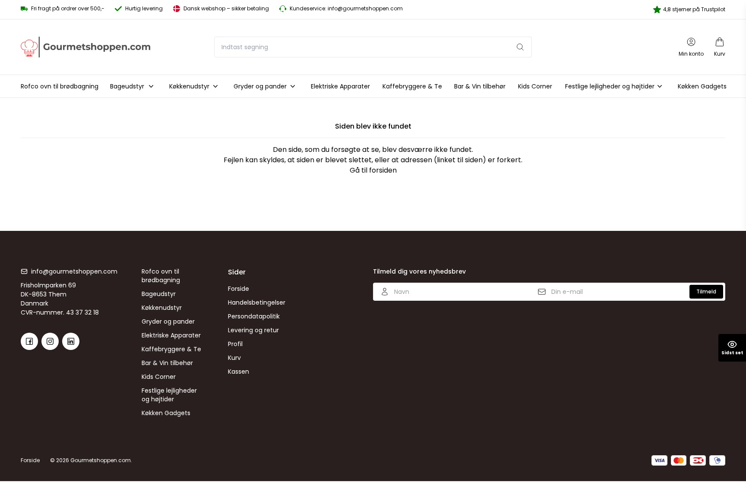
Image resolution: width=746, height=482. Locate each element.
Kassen (238, 371)
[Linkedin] (70, 341)
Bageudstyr (159, 294)
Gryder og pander (168, 321)
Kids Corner (159, 376)
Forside (238, 288)
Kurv (234, 357)
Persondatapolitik (254, 316)
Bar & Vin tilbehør (167, 363)
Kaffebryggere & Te (171, 349)
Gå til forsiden (373, 170)
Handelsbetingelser (256, 302)
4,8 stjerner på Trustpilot (694, 9)
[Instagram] (50, 341)
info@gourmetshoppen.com (74, 271)
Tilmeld (706, 291)
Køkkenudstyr (162, 307)
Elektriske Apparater (171, 335)
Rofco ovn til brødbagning (161, 275)
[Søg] (520, 47)
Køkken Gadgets (166, 413)
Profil (235, 344)
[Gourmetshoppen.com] (85, 47)
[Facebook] (29, 341)
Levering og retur (253, 330)
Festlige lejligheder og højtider (169, 394)
